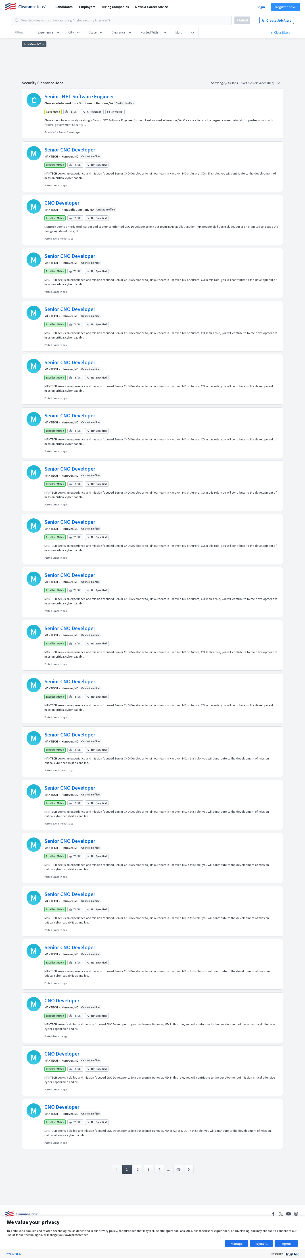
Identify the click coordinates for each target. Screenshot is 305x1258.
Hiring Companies (115, 6)
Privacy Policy (13, 1253)
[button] (48, 32)
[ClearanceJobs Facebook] (273, 1213)
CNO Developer (61, 202)
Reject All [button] (261, 1243)
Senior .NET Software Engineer (79, 96)
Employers (87, 6)
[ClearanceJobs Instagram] (296, 1213)
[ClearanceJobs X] (281, 1213)
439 (178, 1169)
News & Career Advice (151, 6)
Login (261, 7)
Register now (285, 7)
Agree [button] (286, 1243)
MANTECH (51, 156)
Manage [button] (236, 1243)
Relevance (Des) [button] (264, 82)
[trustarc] (292, 1253)
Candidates (64, 6)
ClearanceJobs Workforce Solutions (68, 103)
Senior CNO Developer (69, 149)
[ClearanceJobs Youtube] (288, 1213)
